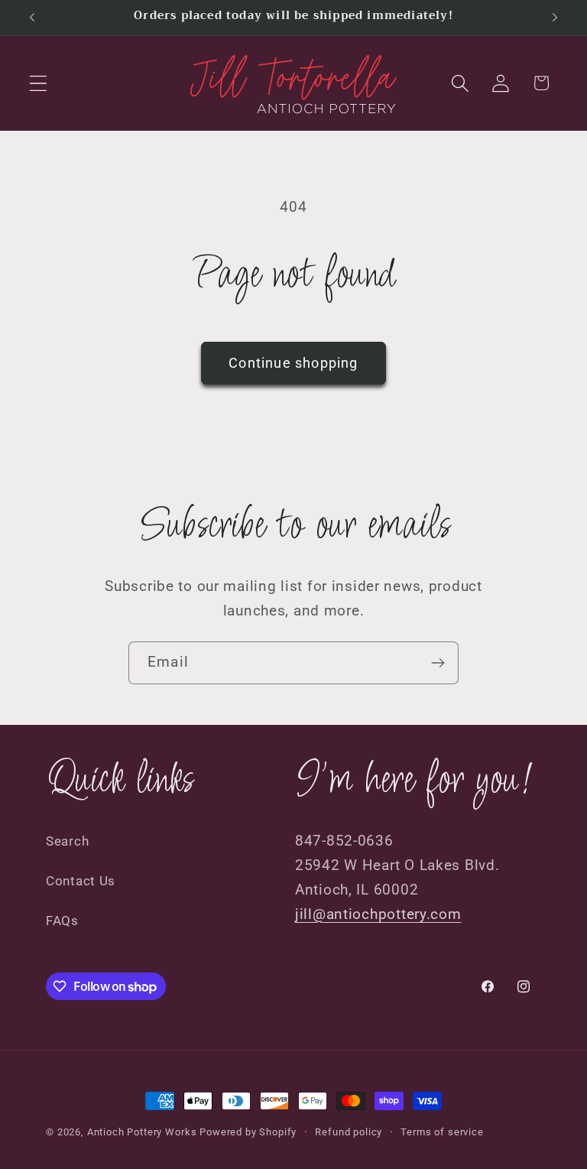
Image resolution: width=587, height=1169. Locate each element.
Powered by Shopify (248, 1132)
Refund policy (348, 1132)
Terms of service (442, 1132)
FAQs (62, 920)
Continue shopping (293, 363)
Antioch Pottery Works (142, 1132)
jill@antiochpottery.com (378, 914)
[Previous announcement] (32, 17)
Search (67, 841)
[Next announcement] (555, 17)
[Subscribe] (437, 662)
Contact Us (80, 880)
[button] (38, 83)
